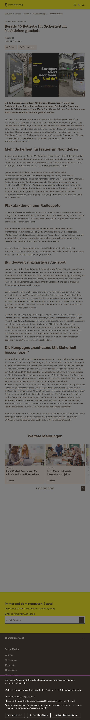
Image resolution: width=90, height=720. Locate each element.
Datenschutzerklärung (70, 690)
